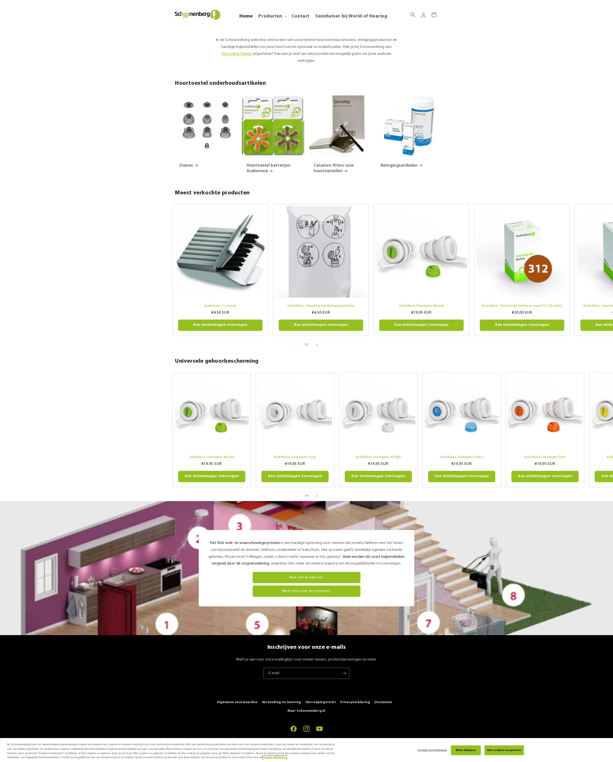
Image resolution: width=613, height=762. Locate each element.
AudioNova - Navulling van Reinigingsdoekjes (320, 305)
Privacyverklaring (355, 702)
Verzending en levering (281, 702)
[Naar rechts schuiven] (317, 344)
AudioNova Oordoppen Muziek (421, 305)
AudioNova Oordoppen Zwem (461, 457)
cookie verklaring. (275, 757)
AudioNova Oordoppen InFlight (378, 457)
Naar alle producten (306, 577)
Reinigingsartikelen (399, 166)
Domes (186, 166)
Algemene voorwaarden (237, 702)
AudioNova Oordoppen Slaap (295, 457)
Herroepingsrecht (321, 702)
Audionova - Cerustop (220, 305)
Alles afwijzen (466, 750)
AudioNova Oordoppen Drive (545, 457)
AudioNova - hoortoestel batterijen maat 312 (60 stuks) (522, 305)
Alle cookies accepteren (504, 750)
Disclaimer (383, 702)
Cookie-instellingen (432, 750)
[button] (272, 16)
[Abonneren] (344, 673)
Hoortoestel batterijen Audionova (268, 168)
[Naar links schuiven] (296, 344)
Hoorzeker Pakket (236, 54)
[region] (306, 750)
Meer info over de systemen (306, 591)
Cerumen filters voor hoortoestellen (334, 168)
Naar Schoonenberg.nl (306, 711)
